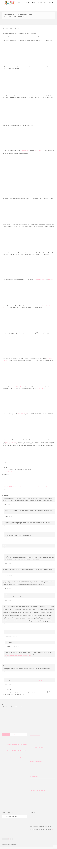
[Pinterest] (7, 839)
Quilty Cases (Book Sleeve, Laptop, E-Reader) (16, 737)
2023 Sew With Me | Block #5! (36, 761)
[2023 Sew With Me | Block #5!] (42, 755)
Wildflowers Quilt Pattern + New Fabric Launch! (16, 750)
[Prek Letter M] (28, 480)
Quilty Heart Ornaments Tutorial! (37, 790)
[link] (18, 8)
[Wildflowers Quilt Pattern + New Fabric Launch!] (4, 752)
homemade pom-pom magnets (39, 279)
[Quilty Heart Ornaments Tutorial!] (42, 784)
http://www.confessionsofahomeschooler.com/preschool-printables (18, 655)
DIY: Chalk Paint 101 (34, 776)
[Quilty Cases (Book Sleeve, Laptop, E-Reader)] (4, 739)
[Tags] (23, 734)
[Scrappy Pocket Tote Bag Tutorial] (42, 742)
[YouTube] (8, 839)
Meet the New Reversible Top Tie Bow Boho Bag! (17, 744)
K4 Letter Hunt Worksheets (22, 413)
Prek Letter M (23, 486)
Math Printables (39, 388)
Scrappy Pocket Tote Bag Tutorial (37, 747)
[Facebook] (3, 839)
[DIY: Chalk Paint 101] (42, 769)
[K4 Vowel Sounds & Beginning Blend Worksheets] (10, 480)
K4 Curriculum (9, 443)
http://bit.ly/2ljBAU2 (41, 680)
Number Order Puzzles (17, 386)
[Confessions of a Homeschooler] (9, 2)
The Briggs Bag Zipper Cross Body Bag (15, 757)
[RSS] (12, 839)
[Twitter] (10, 839)
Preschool (18, 28)
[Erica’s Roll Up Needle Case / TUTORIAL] (42, 798)
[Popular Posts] (14, 734)
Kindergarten (12, 28)
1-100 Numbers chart (25, 150)
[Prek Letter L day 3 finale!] (46, 480)
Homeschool (8, 16)
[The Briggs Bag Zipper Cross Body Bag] (4, 758)
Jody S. (5, 575)
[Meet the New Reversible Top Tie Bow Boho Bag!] (4, 745)
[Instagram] (5, 839)
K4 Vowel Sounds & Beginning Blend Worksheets (9, 487)
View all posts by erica (8, 471)
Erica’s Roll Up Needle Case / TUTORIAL (38, 803)
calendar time (38, 150)
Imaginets (42, 95)
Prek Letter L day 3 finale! (44, 486)
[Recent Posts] (6, 734)
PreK (5, 462)
